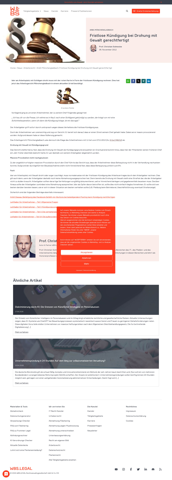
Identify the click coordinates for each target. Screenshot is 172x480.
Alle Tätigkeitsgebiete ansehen (62, 460)
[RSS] (160, 469)
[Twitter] (138, 469)
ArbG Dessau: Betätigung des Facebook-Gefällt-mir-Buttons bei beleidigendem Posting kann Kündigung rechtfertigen (62, 197)
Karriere (64, 11)
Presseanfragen (94, 426)
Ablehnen (86, 258)
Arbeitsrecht (29, 68)
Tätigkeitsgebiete (31, 11)
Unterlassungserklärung (59, 435)
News (46, 11)
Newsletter (92, 430)
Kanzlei (54, 11)
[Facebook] (131, 469)
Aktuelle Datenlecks (19, 445)
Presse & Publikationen (81, 11)
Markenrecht (55, 455)
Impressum (131, 411)
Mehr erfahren (21, 332)
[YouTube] (116, 469)
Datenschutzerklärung (136, 416)
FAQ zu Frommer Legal (20, 430)
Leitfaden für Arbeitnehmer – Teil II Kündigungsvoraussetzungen (39, 207)
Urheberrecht (55, 416)
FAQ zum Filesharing (19, 426)
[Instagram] (123, 469)
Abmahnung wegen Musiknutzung (64, 426)
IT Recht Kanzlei (56, 411)
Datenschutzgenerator (20, 416)
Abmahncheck (16, 411)
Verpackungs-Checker (20, 421)
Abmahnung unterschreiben (61, 430)
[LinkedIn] (145, 469)
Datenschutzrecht (57, 450)
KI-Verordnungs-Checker (21, 440)
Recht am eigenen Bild (59, 440)
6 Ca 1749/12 (115, 140)
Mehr (86, 264)
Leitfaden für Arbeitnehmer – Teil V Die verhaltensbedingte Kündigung (41, 212)
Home (13, 68)
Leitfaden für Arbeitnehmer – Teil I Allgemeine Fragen (34, 202)
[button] (128, 81)
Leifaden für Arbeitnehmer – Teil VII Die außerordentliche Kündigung (40, 216)
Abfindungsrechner (18, 435)
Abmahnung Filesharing (59, 421)
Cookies (129, 421)
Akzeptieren (87, 252)
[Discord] (153, 469)
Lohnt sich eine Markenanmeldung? (26, 450)
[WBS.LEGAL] (15, 11)
